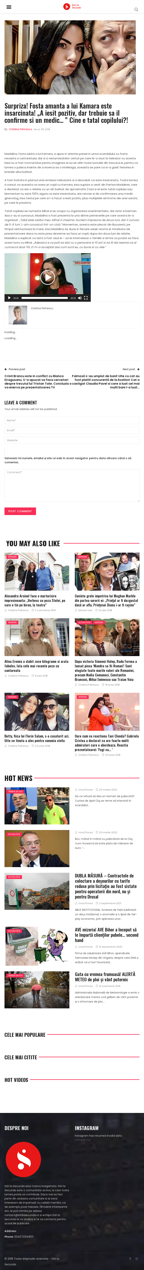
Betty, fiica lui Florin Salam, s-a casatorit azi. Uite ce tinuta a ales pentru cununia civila (36, 738)
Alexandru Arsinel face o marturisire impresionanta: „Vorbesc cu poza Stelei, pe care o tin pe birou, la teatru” (34, 600)
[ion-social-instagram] (137, 1259)
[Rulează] (9, 298)
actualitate (84, 622)
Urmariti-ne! (83, 1140)
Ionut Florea (86, 789)
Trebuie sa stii (15, 791)
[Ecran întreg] (86, 298)
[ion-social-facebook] (130, 1259)
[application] (47, 277)
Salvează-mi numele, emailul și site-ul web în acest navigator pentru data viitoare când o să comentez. (67, 460)
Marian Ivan (85, 610)
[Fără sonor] (80, 298)
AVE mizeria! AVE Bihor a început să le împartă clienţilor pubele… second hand (106, 934)
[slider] (45, 298)
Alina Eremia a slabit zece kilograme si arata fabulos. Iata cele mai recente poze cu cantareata (36, 666)
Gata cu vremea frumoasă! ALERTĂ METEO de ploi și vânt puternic (105, 977)
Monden (12, 556)
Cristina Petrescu (20, 129)
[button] (47, 277)
